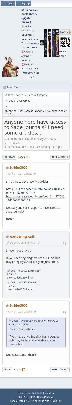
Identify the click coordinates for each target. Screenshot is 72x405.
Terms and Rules (33, 392)
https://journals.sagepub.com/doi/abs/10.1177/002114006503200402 (35, 191)
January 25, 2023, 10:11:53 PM (24, 242)
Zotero (24, 43)
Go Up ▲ (49, 392)
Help (20, 392)
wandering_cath (22, 236)
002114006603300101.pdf (25, 270)
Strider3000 (18, 167)
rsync (35, 38)
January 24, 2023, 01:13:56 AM (21, 173)
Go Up (7, 369)
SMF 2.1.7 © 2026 (27, 397)
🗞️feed (26, 47)
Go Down (9, 156)
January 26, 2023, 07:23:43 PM (21, 311)
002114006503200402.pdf (25, 282)
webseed (26, 38)
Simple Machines (45, 397)
